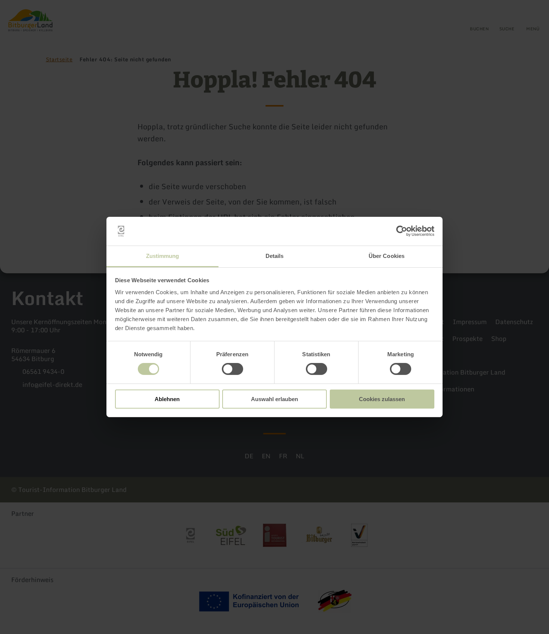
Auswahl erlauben (274, 399)
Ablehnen (167, 399)
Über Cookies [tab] (386, 256)
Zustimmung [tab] (162, 256)
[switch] (232, 369)
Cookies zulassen (382, 399)
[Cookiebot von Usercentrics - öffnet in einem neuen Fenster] (401, 231)
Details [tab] (275, 256)
